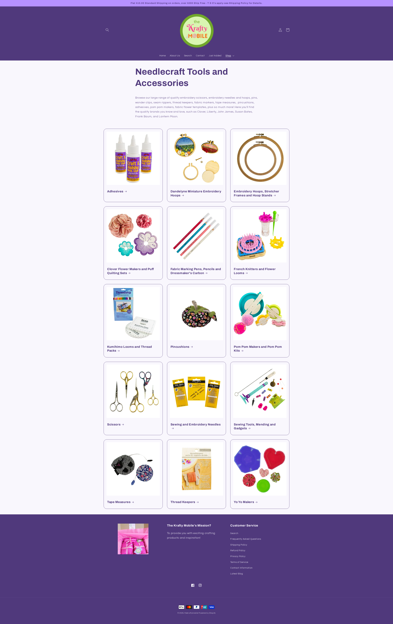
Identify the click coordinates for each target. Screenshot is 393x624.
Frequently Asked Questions (245, 539)
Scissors (114, 424)
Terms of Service (239, 562)
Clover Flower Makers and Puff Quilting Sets (130, 271)
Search (234, 533)
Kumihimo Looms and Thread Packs (129, 348)
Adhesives (115, 191)
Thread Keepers (183, 502)
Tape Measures (119, 502)
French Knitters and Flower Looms (255, 271)
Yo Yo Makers (244, 502)
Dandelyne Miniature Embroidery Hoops (196, 193)
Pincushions (180, 346)
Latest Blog (236, 573)
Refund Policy (237, 550)
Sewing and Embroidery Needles (196, 424)
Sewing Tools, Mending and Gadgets (255, 426)
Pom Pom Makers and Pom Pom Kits (258, 348)
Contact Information (241, 568)
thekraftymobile (191, 613)
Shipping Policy (238, 545)
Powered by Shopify (207, 613)
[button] (107, 30)
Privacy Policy (237, 556)
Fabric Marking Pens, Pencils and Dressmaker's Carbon (196, 271)
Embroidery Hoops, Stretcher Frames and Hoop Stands (256, 193)
